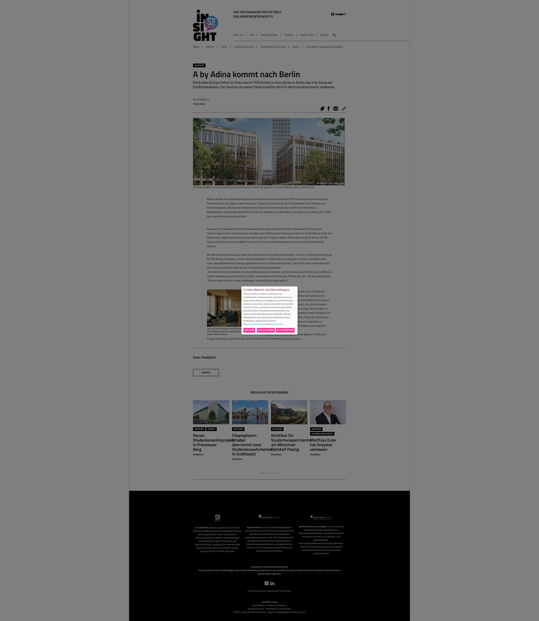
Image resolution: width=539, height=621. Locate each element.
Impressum (277, 324)
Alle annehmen (285, 330)
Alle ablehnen (266, 330)
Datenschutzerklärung (254, 324)
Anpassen (249, 330)
